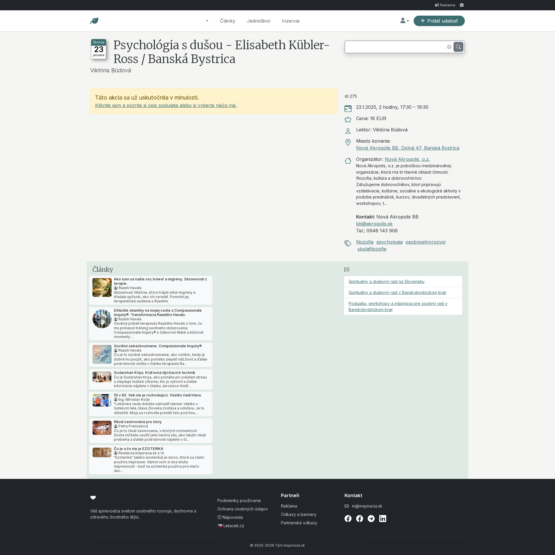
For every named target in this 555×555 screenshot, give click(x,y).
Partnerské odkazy (299, 522)
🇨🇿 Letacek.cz (230, 525)
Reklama (447, 5)
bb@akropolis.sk (374, 224)
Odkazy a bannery (299, 514)
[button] (207, 21)
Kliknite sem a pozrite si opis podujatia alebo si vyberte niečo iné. (166, 105)
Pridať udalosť (442, 21)
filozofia (364, 242)
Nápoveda (232, 517)
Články (227, 21)
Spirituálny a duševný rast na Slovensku (386, 281)
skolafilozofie (372, 249)
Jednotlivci (258, 21)
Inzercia (290, 21)
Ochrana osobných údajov (242, 508)
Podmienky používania (239, 500)
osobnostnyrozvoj (425, 242)
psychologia (389, 242)
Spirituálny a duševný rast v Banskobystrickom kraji (397, 292)
